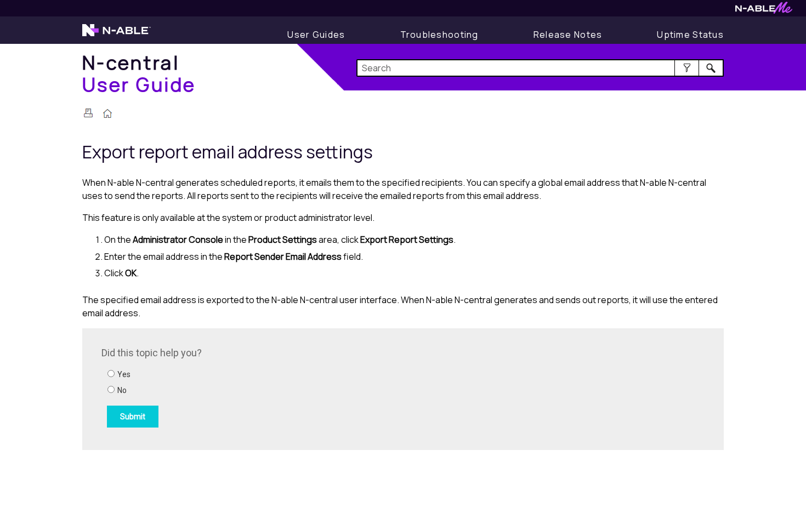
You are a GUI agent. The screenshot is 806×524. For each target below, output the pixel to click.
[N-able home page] (116, 35)
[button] (686, 68)
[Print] (88, 113)
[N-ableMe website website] (763, 10)
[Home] (107, 115)
